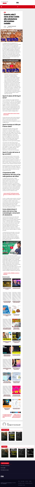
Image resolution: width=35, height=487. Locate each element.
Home (19, 481)
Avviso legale (3, 467)
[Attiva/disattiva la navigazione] (18, 7)
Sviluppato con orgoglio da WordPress (6, 482)
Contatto (30, 481)
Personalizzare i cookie (21, 485)
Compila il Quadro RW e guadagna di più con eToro (7, 416)
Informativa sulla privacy (5, 465)
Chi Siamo (26, 481)
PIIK (17, 2)
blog (4, 12)
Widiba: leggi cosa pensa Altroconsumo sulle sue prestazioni (16, 416)
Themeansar (4, 483)
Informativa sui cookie (21, 483)
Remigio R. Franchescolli (12, 26)
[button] (33, 6)
